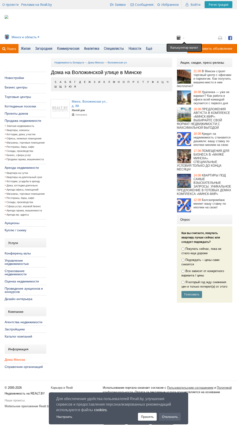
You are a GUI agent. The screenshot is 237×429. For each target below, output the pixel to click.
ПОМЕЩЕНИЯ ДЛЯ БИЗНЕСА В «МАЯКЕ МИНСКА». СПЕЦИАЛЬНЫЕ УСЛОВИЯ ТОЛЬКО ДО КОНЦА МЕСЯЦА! (203, 160)
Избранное (170, 4)
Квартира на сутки (17, 173)
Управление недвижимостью (17, 262)
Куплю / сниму (15, 230)
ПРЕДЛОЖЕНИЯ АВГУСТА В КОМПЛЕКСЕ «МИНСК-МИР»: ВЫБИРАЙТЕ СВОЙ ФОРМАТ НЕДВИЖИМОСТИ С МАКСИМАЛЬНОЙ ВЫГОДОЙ (203, 118)
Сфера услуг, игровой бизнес (23, 206)
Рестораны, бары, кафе (20, 146)
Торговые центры (18, 97)
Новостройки (14, 78)
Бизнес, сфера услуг (18, 155)
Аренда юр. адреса (17, 214)
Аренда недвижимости (22, 167)
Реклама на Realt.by (36, 4)
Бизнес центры (16, 87)
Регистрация (218, 4)
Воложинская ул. (117, 62)
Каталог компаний (18, 336)
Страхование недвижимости (16, 272)
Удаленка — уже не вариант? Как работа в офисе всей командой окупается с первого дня (211, 97)
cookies (100, 410)
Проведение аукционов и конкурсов (24, 290)
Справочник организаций (24, 366)
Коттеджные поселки (20, 106)
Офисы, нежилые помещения (23, 138)
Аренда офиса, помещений (22, 189)
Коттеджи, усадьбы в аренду (23, 181)
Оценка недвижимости (22, 281)
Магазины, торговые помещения (25, 142)
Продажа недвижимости (23, 120)
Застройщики (15, 329)
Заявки (120, 4)
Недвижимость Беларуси (69, 62)
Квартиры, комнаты (17, 130)
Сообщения (144, 4)
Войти (195, 4)
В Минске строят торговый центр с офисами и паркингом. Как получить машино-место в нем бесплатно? (204, 78)
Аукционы (12, 223)
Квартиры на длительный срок (24, 177)
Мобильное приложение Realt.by (27, 406)
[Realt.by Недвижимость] (6, 17)
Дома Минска (15, 359)
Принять (147, 417)
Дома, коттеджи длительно (22, 185)
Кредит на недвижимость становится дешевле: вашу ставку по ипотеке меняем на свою (212, 139)
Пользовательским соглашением (190, 387)
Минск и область (24, 37)
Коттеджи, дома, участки (20, 134)
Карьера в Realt (62, 387)
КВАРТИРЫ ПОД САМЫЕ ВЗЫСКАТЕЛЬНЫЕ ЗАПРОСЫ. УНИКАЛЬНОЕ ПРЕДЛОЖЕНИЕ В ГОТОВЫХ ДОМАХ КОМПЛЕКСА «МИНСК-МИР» (204, 185)
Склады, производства (19, 151)
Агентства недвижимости (23, 322)
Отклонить (170, 417)
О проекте (10, 4)
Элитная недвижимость (20, 126)
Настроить (64, 417)
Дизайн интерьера (18, 299)
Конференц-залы (18, 253)
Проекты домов (16, 113)
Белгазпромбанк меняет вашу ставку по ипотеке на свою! (209, 203)
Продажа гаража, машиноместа (25, 159)
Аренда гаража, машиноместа (24, 210)
